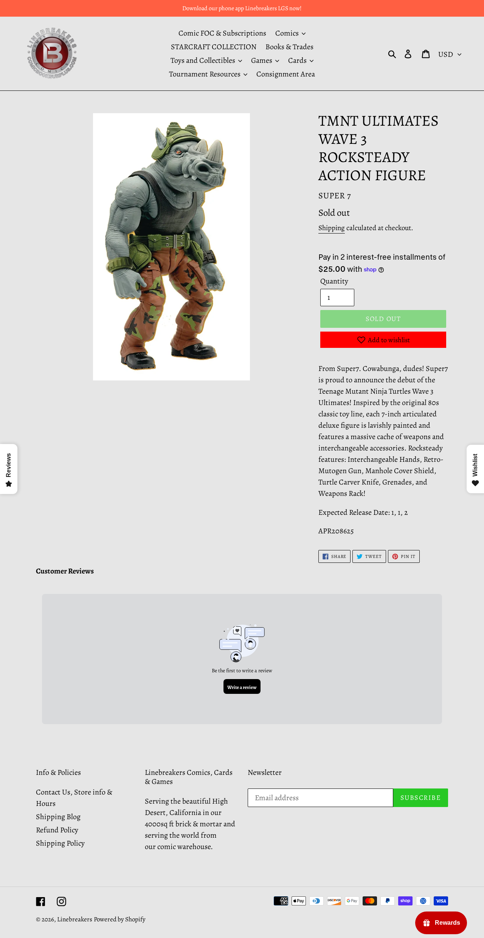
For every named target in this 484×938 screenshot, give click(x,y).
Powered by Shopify (120, 919)
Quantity (334, 281)
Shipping (331, 228)
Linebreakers (74, 919)
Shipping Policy (60, 843)
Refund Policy (57, 830)
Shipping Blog (58, 817)
